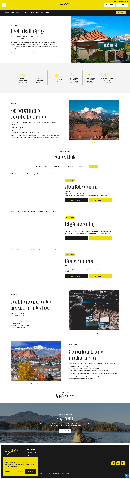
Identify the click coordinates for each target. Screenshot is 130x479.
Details (75, 200)
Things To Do (48, 12)
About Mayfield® (31, 449)
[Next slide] (98, 143)
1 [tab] (92, 142)
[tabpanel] (94, 120)
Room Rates (99, 200)
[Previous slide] (90, 143)
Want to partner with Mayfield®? (121, 1)
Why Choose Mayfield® (31, 452)
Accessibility (49, 473)
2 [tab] (94, 142)
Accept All (30, 471)
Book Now (121, 12)
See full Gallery (119, 60)
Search (93, 166)
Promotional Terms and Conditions (61, 473)
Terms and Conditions (39, 473)
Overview (25, 12)
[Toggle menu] (4, 5)
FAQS (28, 455)
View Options (9, 471)
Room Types (39, 12)
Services (32, 12)
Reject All (20, 471)
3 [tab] (37, 383)
